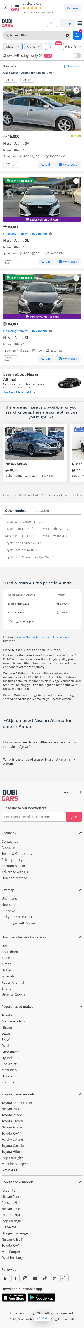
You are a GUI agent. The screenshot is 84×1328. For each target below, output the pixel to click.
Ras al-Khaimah (13, 982)
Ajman (6, 964)
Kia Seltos (9, 1227)
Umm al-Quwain (14, 994)
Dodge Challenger (15, 1233)
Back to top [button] (70, 792)
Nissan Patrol (12, 1109)
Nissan (7, 1027)
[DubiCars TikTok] (45, 1278)
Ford (5, 1045)
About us (8, 847)
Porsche (8, 1082)
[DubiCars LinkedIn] (6, 1278)
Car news (9, 911)
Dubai (6, 970)
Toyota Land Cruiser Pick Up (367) (28, 557)
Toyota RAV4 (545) (52, 536)
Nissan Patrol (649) (18, 536)
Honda (7, 1076)
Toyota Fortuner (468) (19, 550)
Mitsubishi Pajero (15, 1164)
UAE (5, 946)
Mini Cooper (11, 1251)
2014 (26, 80)
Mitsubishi (10, 1070)
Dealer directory (14, 878)
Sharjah (7, 988)
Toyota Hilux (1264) (18, 529)
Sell (52, 23)
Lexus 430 (9, 1170)
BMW (6, 1039)
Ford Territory (12, 1257)
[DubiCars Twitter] (55, 1278)
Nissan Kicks (11, 1209)
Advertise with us (15, 872)
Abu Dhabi (10, 952)
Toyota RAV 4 (11, 1133)
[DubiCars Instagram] (25, 1278)
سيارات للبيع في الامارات (18, 923)
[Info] (41, 56)
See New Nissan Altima (19, 392)
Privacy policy (12, 859)
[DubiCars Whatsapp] (64, 1278)
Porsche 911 (11, 1202)
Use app (67, 23)
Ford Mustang (12, 1139)
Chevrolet (9, 1064)
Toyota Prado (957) (53, 529)
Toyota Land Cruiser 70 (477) (24, 543)
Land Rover (10, 1052)
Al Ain (6, 958)
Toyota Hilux (11, 1151)
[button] (5, 7)
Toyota (7, 1015)
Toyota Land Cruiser (17, 1103)
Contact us (10, 841)
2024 (9, 80)
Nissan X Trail (12, 1239)
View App (72, 8)
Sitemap (8, 890)
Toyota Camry (12, 1121)
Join (74, 817)
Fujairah (8, 976)
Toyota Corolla (13, 1145)
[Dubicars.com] (10, 795)
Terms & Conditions (17, 853)
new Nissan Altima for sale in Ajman (44, 637)
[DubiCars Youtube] (35, 1278)
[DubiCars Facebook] (15, 1278)
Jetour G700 (11, 1215)
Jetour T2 (8, 1190)
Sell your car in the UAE (19, 917)
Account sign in (13, 866)
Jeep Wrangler (12, 1157)
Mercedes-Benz (13, 1021)
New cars (9, 904)
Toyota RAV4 (11, 1245)
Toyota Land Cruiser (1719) (23, 521)
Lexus (6, 1033)
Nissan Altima (12, 1127)
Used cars (9, 898)
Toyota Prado (12, 1115)
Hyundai (8, 1058)
